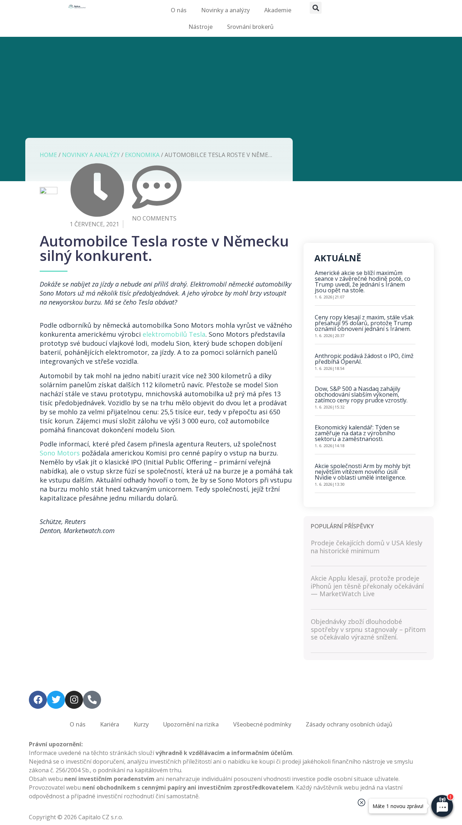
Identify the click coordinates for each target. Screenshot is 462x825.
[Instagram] (74, 700)
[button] (316, 8)
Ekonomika (142, 155)
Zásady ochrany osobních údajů (349, 724)
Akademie (277, 10)
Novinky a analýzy (225, 10)
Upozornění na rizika (191, 724)
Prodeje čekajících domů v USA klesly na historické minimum (366, 546)
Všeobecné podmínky (262, 724)
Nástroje (200, 27)
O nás (179, 10)
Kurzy (141, 724)
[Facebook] (38, 700)
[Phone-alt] (92, 700)
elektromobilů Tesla (174, 334)
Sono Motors (60, 453)
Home (48, 155)
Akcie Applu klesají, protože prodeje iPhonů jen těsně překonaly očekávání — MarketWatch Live (367, 586)
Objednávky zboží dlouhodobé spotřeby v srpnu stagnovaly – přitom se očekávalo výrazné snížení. (368, 629)
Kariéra (109, 724)
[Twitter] (56, 700)
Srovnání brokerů (250, 27)
